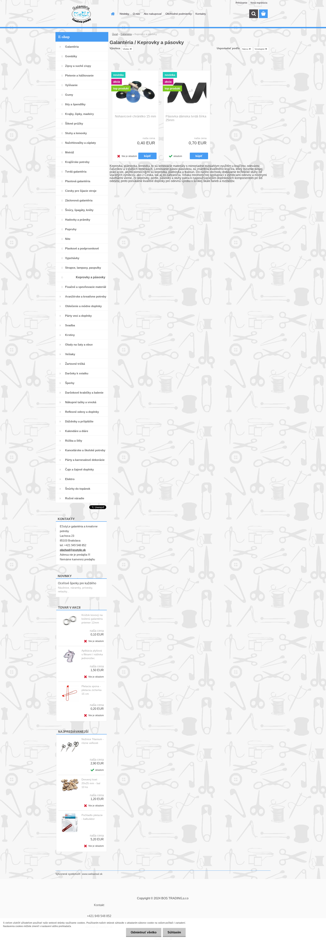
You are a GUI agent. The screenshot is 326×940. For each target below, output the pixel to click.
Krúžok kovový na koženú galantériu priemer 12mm (92, 618)
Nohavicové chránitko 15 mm (135, 116)
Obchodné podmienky (178, 13)
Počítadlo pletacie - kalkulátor (92, 817)
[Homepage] (112, 13)
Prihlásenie (241, 3)
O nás (136, 13)
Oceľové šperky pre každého (77, 583)
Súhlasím (174, 932)
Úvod (115, 34)
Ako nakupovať (153, 13)
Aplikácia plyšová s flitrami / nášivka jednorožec (92, 654)
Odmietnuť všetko (144, 932)
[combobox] (247, 49)
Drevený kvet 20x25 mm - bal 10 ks (91, 783)
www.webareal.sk (92, 873)
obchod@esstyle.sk (73, 549)
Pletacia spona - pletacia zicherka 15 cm (91, 690)
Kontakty (200, 13)
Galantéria (126, 34)
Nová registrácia (259, 3)
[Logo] (81, 14)
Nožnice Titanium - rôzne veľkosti (93, 741)
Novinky (124, 13)
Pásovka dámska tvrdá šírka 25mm (186, 118)
